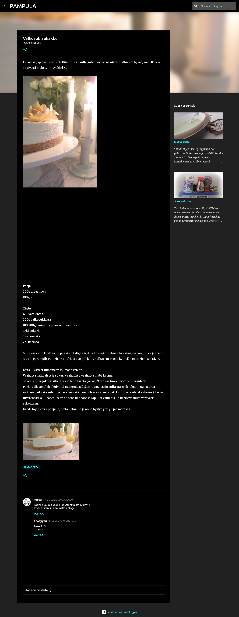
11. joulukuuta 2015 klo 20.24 (58, 500)
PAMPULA (23, 6)
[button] (25, 50)
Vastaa (38, 513)
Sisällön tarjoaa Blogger (121, 612)
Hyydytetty (31, 467)
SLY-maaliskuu (182, 201)
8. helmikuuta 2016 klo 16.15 (62, 521)
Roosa (37, 499)
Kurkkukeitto (182, 142)
